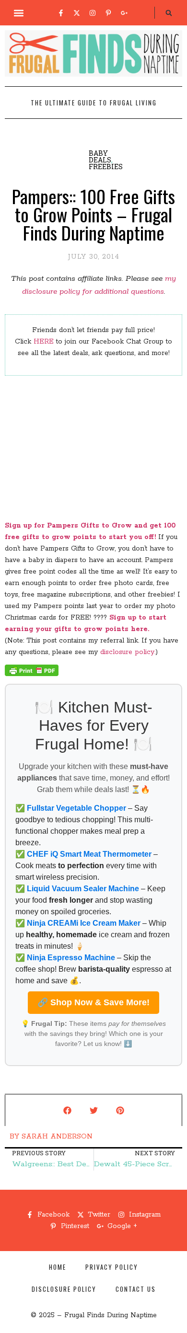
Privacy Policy (111, 1267)
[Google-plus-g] (124, 13)
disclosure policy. (127, 652)
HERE (44, 341)
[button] (19, 13)
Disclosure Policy (64, 1289)
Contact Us (136, 1289)
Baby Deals (100, 156)
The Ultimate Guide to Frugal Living (94, 102)
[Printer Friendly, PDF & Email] (31, 674)
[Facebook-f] (61, 13)
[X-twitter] (76, 13)
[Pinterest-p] (108, 13)
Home (57, 1267)
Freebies (106, 166)
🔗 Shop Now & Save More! (93, 1002)
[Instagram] (92, 13)
